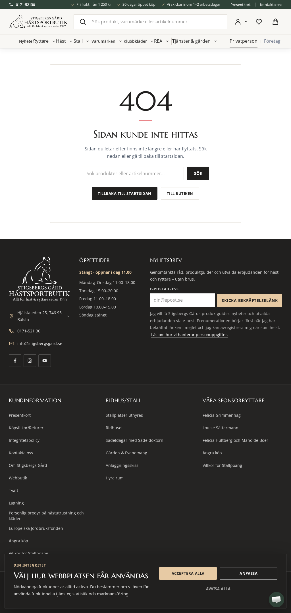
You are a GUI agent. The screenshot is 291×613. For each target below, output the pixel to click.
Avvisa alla (218, 588)
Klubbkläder (135, 41)
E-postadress (164, 289)
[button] (276, 599)
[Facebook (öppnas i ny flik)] (15, 360)
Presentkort (240, 4)
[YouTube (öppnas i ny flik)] (44, 360)
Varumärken (103, 41)
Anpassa (248, 573)
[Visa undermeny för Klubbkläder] (152, 41)
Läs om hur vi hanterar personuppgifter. (189, 334)
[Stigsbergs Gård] (38, 21)
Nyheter (26, 41)
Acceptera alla (188, 573)
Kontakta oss (271, 4)
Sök (198, 173)
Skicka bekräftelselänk (250, 300)
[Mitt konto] (241, 21)
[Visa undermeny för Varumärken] (120, 41)
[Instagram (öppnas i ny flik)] (30, 360)
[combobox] (150, 21)
